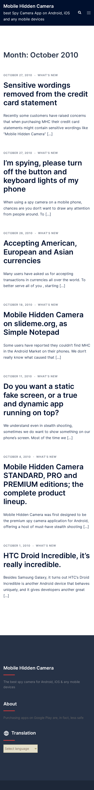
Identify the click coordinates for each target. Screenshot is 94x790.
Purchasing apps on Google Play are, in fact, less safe (43, 718)
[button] (79, 13)
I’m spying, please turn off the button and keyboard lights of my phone (42, 175)
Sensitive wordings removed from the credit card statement (45, 94)
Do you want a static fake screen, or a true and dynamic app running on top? (40, 399)
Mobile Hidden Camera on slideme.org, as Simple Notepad (43, 323)
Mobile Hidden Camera (28, 6)
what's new (48, 75)
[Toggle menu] (89, 13)
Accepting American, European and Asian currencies (40, 252)
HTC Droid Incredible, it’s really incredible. (46, 560)
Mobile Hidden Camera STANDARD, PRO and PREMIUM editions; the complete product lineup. (43, 484)
